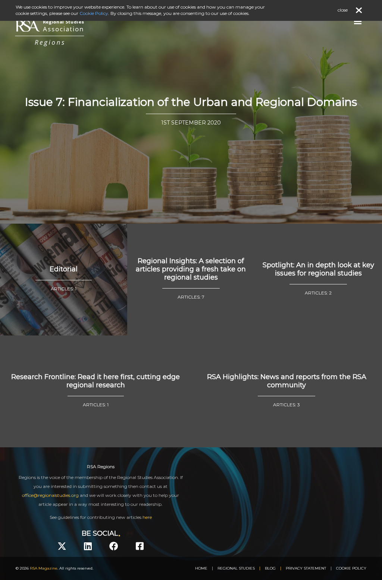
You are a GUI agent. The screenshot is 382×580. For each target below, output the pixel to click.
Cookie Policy (351, 568)
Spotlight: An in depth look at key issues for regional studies (318, 269)
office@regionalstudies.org (50, 495)
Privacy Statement (306, 568)
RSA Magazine (43, 568)
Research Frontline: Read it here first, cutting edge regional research (95, 381)
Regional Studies (236, 568)
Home (201, 568)
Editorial (64, 269)
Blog (270, 568)
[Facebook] (113, 546)
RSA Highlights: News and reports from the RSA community (286, 381)
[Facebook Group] (140, 546)
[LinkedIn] (88, 546)
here (147, 517)
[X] (61, 546)
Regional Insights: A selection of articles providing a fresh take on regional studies (191, 269)
